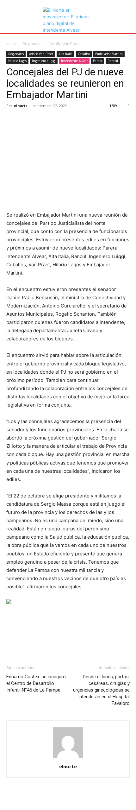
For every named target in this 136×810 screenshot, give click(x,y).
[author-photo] (68, 757)
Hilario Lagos (17, 61)
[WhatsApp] (56, 120)
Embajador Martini (109, 54)
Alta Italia (65, 54)
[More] (71, 120)
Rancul (113, 61)
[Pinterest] (41, 120)
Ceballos (84, 54)
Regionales (32, 44)
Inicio (11, 44)
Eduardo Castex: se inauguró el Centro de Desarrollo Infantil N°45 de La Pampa (36, 683)
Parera (97, 61)
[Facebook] (12, 120)
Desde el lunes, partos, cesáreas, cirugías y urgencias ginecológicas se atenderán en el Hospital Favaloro (101, 690)
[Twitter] (27, 120)
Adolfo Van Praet (64, 44)
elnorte (21, 105)
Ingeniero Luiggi (44, 61)
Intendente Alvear (74, 61)
